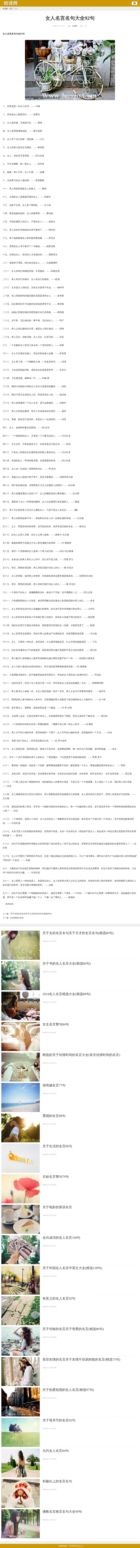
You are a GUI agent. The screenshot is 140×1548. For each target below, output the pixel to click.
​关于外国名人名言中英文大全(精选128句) (72, 1268)
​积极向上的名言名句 (57, 1481)
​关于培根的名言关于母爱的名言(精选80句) (73, 1329)
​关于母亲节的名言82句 (59, 1420)
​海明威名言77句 (54, 1085)
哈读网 (5, 9)
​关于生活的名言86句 (57, 1146)
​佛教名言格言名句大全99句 (62, 1511)
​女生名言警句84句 (56, 1024)
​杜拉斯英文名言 (17, 918)
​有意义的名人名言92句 (59, 1298)
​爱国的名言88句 (54, 1116)
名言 (11, 9)
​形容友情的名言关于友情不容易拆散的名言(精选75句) (81, 1359)
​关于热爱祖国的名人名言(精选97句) (68, 1390)
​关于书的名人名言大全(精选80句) (67, 963)
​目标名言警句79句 (56, 1176)
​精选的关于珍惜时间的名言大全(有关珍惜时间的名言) (81, 1055)
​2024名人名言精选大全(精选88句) (67, 994)
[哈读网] (11, 5)
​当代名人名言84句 (56, 1451)
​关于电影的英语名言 (57, 1207)
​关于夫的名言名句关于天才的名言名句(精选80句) (31, 914)
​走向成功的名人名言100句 (61, 1237)
